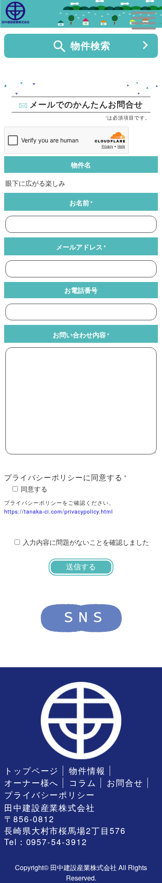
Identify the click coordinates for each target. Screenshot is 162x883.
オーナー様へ (31, 783)
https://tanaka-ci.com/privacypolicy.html (58, 511)
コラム (82, 783)
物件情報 (87, 771)
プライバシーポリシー (50, 795)
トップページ (31, 771)
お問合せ (125, 783)
